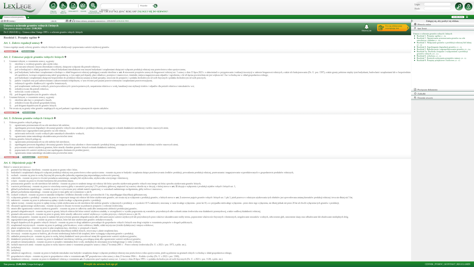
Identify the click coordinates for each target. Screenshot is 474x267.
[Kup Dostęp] (83, 6)
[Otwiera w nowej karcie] (39, 37)
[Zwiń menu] (467, 17)
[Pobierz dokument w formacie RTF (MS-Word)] (67, 21)
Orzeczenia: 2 (10, 51)
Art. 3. (28, 118)
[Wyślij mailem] (70, 21)
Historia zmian (424, 24)
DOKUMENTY (73, 11)
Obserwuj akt (366, 31)
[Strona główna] (23, 14)
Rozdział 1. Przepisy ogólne (20, 37)
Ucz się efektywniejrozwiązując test (393, 27)
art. (121, 72)
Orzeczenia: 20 (10, 113)
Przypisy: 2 (43, 157)
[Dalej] (7, 21)
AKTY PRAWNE (63, 12)
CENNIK (83, 11)
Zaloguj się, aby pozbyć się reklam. (442, 21)
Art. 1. (22, 42)
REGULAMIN (463, 264)
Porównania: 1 (28, 51)
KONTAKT (450, 264)
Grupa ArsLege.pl (35, 264)
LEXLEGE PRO (122, 21)
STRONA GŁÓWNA (53, 12)
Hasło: (417, 8)
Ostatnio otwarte (425, 98)
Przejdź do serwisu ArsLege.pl (100, 264)
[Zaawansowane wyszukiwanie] (93, 6)
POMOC (439, 264)
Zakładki (421, 94)
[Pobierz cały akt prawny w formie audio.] (73, 21)
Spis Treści (422, 28)
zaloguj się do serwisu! (152, 11)
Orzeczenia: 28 (10, 157)
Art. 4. (18, 162)
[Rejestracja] (469, 6)
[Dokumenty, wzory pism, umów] (73, 6)
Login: (417, 4)
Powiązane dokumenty (428, 90)
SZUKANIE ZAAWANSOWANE (93, 12)
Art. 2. (34, 56)
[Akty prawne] (63, 6)
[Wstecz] (5, 21)
